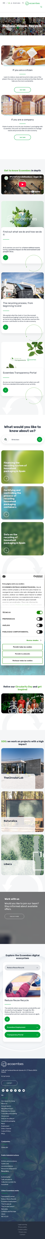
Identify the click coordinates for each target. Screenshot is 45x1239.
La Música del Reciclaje (8, 1211)
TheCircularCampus (7, 1206)
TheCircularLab (6, 1204)
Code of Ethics (6, 1131)
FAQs (3, 1133)
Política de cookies (23, 605)
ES (9, 3)
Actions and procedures (9, 1161)
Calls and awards (6, 1179)
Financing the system (8, 1111)
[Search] (39, 439)
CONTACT (9, 1083)
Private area (22, 1232)
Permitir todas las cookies (22, 647)
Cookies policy (22, 1229)
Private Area (16, 3)
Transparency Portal (15, 1035)
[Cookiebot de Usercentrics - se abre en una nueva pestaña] (33, 576)
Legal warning (22, 1224)
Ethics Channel (6, 1128)
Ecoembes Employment (16, 1027)
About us (4, 1103)
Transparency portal (7, 1196)
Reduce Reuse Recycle (15, 967)
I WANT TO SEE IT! (13, 703)
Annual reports (6, 1106)
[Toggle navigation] (41, 7)
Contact (22, 1234)
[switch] (40, 619)
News (3, 1123)
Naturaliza (4, 1209)
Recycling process (7, 1108)
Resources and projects (9, 1168)
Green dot (4, 1147)
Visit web (22, 90)
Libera (3, 1214)
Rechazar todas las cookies (23, 660)
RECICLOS (4, 1216)
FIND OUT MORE (14, 916)
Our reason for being (8, 1101)
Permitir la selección (22, 654)
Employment (5, 1126)
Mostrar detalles (33, 640)
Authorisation (5, 1177)
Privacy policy (22, 1227)
